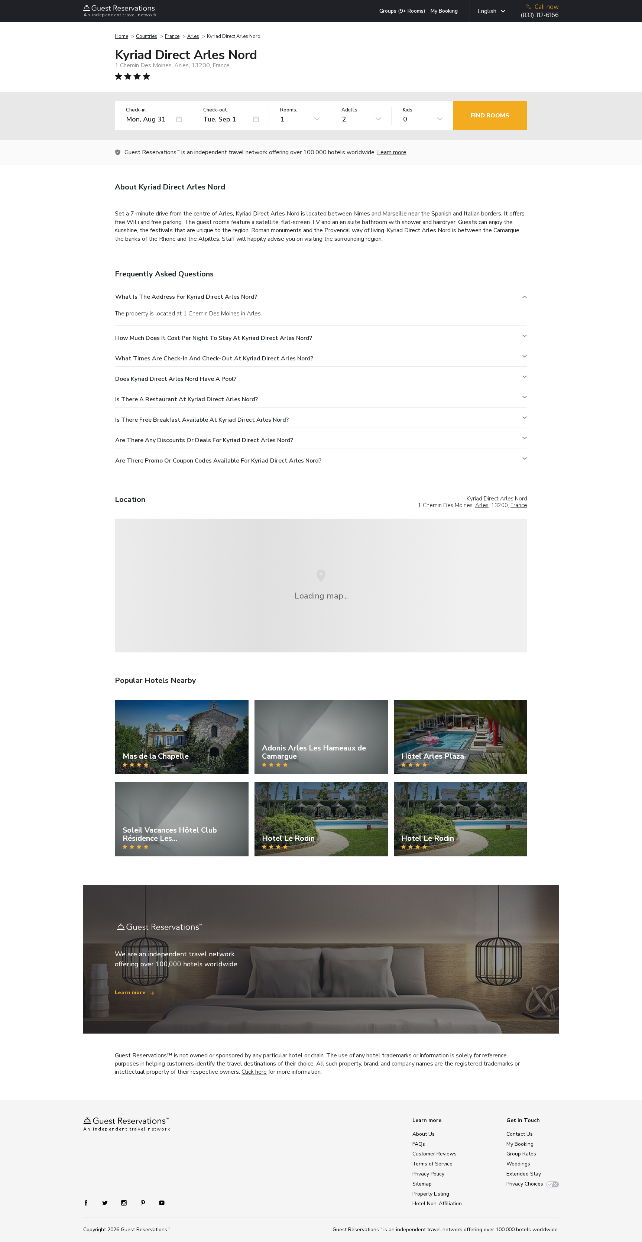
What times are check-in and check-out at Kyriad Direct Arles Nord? (214, 358)
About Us (423, 1134)
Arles (193, 36)
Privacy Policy (428, 1173)
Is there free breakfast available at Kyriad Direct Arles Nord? (202, 420)
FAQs (418, 1144)
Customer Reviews (434, 1153)
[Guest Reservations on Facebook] (89, 1202)
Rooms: (288, 110)
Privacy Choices (524, 1183)
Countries (146, 36)
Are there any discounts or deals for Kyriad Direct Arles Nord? (204, 440)
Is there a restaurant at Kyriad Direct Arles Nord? (186, 399)
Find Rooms (490, 115)
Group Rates (521, 1153)
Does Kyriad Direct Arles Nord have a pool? (175, 379)
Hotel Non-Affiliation (437, 1203)
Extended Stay (523, 1173)
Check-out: (215, 110)
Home (121, 36)
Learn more (391, 152)
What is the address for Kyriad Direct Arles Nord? (186, 297)
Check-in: (136, 110)
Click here (254, 1072)
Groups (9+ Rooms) (402, 10)
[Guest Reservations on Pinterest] (143, 1202)
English (486, 11)
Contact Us (519, 1134)
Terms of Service (432, 1163)
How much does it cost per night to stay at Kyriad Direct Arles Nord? (213, 338)
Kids (407, 110)
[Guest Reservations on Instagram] (124, 1202)
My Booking (444, 10)
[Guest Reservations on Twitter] (105, 1202)
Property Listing (430, 1193)
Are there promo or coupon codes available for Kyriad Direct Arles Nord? (218, 461)
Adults (349, 110)
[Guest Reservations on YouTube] (159, 1202)
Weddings (518, 1163)
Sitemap (422, 1183)
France (172, 36)
